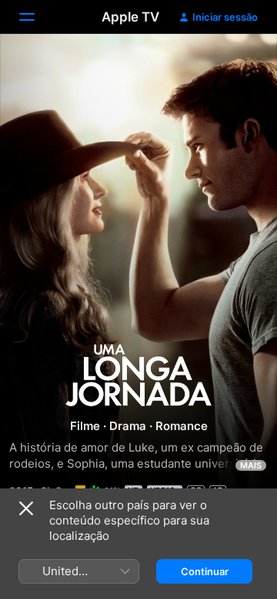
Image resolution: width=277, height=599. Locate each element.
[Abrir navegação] (36, 17)
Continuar (205, 571)
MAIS (251, 465)
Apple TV (130, 17)
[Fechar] (26, 508)
